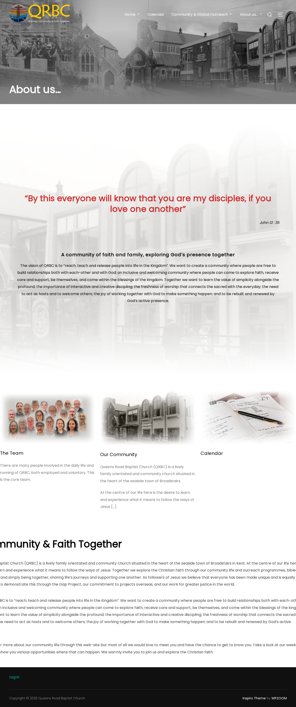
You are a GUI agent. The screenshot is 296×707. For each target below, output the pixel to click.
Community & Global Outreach (199, 14)
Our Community (118, 454)
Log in (14, 677)
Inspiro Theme (254, 698)
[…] (113, 506)
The (4, 453)
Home (130, 14)
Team (16, 453)
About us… (249, 14)
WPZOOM (279, 698)
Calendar (156, 14)
